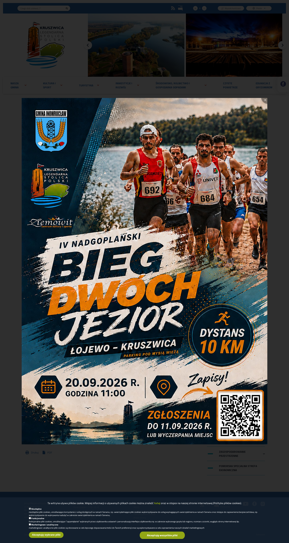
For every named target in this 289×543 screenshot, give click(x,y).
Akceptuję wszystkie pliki (162, 535)
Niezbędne (36, 508)
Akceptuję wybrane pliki (46, 534)
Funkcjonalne (37, 518)
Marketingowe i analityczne (44, 524)
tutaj (157, 503)
